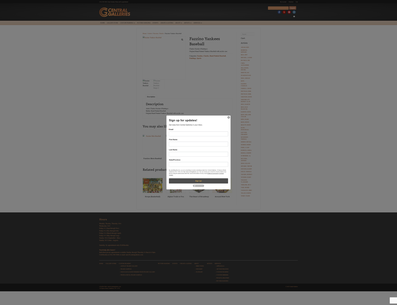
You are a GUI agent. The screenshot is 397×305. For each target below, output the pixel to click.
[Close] (228, 117)
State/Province (174, 160)
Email (171, 129)
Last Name (173, 150)
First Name (173, 139)
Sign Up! (198, 181)
